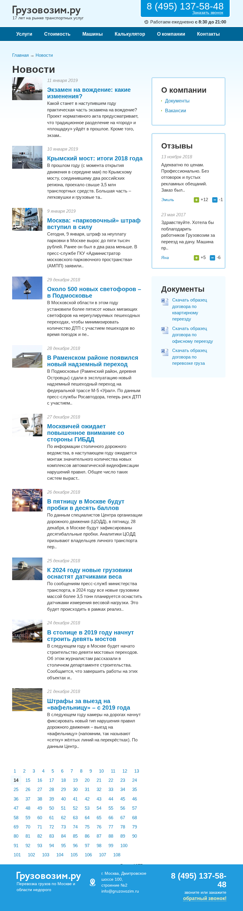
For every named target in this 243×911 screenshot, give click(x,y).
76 (99, 826)
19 (75, 780)
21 (99, 780)
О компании (171, 34)
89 (122, 836)
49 (39, 808)
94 (51, 845)
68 (134, 817)
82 (39, 836)
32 (99, 789)
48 (27, 808)
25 (16, 789)
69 (16, 826)
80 (16, 836)
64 (87, 817)
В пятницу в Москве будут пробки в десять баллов (85, 504)
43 (99, 798)
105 (74, 854)
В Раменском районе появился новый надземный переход (92, 360)
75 (87, 826)
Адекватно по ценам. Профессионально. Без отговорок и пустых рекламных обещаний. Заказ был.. (185, 177)
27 (39, 789)
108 (116, 854)
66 (110, 817)
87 (99, 836)
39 (51, 798)
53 (87, 808)
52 (75, 808)
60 (39, 817)
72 (51, 826)
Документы (177, 100)
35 (134, 789)
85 (75, 836)
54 (99, 808)
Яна (165, 257)
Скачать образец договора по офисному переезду (192, 335)
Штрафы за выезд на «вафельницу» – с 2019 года (88, 704)
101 (17, 854)
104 (59, 854)
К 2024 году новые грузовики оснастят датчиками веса (89, 573)
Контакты (208, 34)
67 (122, 817)
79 (134, 826)
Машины (92, 34)
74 (75, 826)
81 (27, 836)
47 (16, 808)
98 (99, 845)
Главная (20, 55)
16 (39, 780)
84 (63, 836)
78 (122, 826)
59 (27, 817)
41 (75, 798)
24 (134, 780)
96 (75, 845)
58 (16, 817)
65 (99, 817)
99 (110, 845)
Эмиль (167, 199)
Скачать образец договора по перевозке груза (189, 357)
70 (27, 826)
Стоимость (57, 34)
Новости (44, 55)
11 (113, 770)
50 (51, 808)
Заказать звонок (207, 12)
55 (110, 808)
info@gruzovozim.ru (120, 891)
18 (63, 780)
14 (16, 780)
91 (16, 845)
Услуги (24, 34)
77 (110, 826)
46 (134, 798)
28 (51, 789)
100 (123, 845)
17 (51, 780)
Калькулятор (130, 34)
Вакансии (175, 110)
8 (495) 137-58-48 (185, 6)
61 (51, 817)
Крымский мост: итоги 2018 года (95, 158)
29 (63, 789)
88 (110, 836)
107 (102, 854)
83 (51, 836)
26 (27, 789)
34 (122, 789)
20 (87, 780)
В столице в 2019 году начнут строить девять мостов (90, 635)
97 (87, 845)
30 (75, 789)
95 (63, 845)
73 (63, 826)
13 (136, 770)
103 (45, 854)
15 (27, 780)
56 (122, 808)
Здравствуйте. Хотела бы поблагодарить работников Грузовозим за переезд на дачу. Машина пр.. (188, 235)
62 (63, 817)
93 (39, 845)
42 (87, 798)
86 (87, 836)
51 (63, 808)
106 (88, 854)
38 (39, 798)
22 (110, 780)
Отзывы (177, 145)
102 (31, 854)
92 (27, 845)
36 (16, 798)
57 (134, 808)
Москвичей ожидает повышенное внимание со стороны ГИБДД (85, 433)
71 (39, 826)
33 (110, 789)
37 (27, 798)
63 (75, 817)
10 (101, 770)
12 (124, 770)
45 (122, 798)
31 (87, 789)
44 (110, 798)
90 (134, 836)
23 (122, 780)
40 (63, 798)
